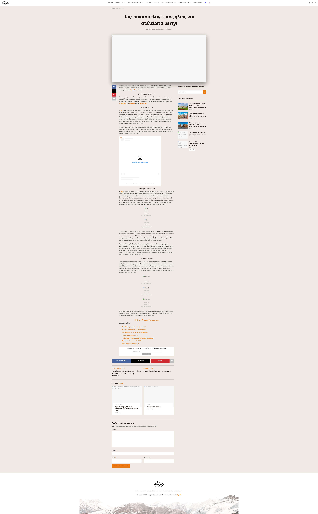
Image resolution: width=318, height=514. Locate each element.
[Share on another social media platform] (114, 98)
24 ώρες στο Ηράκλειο (154, 407)
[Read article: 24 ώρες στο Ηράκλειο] (159, 396)
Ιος (164, 29)
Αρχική (113, 8)
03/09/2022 (150, 409)
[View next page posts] (193, 149)
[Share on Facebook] (114, 87)
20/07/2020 (148, 29)
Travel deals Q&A (152, 491)
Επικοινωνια (197, 3)
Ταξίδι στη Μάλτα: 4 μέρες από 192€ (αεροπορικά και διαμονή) (197, 134)
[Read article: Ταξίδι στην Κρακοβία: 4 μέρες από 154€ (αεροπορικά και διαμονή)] (183, 125)
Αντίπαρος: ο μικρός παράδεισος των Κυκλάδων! (137, 338)
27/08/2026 (192, 128)
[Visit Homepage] (5, 3)
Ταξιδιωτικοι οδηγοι (168, 3)
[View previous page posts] (190, 149)
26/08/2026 (192, 147)
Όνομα (114, 450)
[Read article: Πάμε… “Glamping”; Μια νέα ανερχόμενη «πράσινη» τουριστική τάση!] (127, 396)
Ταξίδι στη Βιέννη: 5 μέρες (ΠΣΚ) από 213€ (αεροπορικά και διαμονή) (197, 105)
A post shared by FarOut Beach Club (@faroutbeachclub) (140, 183)
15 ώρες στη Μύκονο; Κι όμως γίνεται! (134, 329)
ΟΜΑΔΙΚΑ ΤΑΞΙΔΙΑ (153, 3)
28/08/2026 (192, 109)
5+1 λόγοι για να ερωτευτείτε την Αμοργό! (135, 332)
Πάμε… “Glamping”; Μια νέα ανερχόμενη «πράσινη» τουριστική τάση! (126, 408)
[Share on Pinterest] (114, 95)
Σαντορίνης (122, 103)
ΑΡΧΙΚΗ (110, 3)
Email (114, 458)
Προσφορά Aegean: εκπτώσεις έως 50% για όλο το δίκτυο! (196, 143)
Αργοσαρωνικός (118, 404)
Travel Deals (120, 3)
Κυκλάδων (133, 90)
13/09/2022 (117, 412)
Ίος (122, 110)
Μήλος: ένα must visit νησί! (130, 343)
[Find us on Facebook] (309, 3)
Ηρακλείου (143, 103)
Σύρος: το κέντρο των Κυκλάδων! (132, 341)
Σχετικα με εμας (184, 3)
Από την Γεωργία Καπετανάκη (147, 320)
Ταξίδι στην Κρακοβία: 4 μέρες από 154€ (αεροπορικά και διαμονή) (197, 124)
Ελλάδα (149, 404)
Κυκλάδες (168, 29)
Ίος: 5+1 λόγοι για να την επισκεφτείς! (134, 327)
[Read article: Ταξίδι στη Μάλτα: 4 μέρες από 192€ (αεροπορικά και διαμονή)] (183, 135)
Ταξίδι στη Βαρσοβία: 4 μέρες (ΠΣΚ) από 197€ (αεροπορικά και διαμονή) (197, 114)
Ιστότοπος (147, 458)
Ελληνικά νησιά (119, 8)
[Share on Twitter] (114, 91)
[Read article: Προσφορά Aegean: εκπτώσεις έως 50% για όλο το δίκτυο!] (183, 144)
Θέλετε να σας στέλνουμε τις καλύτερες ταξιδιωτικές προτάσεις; (146, 348)
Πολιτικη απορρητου (166, 491)
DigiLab (179, 495)
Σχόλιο (114, 429)
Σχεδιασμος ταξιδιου (135, 3)
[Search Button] (315, 3)
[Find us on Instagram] (312, 3)
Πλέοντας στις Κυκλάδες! (130, 335)
